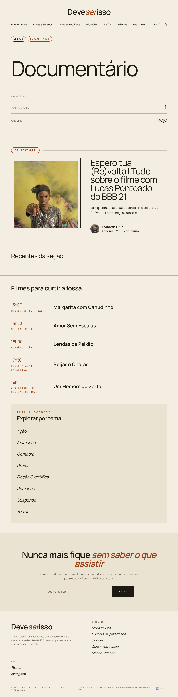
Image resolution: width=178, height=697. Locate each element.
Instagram (18, 674)
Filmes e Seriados (42, 24)
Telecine (122, 24)
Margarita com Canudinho (83, 307)
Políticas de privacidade (109, 634)
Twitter (16, 667)
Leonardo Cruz (112, 227)
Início (18, 39)
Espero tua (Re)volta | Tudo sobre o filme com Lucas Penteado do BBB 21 (123, 179)
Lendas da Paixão (74, 344)
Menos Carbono (103, 653)
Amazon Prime (19, 24)
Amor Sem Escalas (75, 325)
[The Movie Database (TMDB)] (161, 688)
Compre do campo (105, 646)
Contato (98, 640)
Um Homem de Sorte (77, 386)
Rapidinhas (139, 24)
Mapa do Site (101, 628)
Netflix (107, 24)
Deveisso (88, 11)
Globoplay (92, 24)
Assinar (123, 591)
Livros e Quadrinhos (69, 24)
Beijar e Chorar (71, 364)
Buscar (159, 24)
